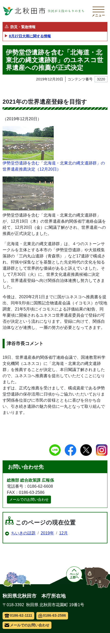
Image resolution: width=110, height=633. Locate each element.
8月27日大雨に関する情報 (30, 36)
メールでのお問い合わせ (29, 499)
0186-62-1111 (21, 615)
